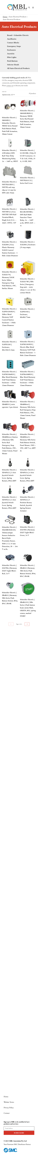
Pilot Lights (11, 57)
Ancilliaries (11, 39)
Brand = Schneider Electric (18, 35)
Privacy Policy (9, 1107)
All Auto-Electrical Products (18, 68)
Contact (7, 1113)
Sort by (4, 91)
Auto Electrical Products (17, 16)
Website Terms (9, 1102)
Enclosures (11, 50)
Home (5, 16)
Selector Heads (13, 65)
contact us (9, 85)
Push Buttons (12, 61)
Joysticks (10, 54)
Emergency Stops (14, 46)
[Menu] (33, 7)
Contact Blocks (13, 43)
